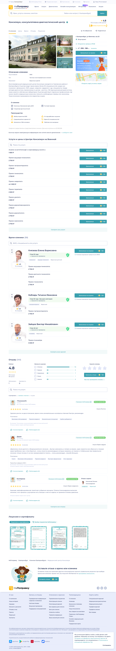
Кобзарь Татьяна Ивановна (42, 295)
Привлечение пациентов (57, 598)
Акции (101, 6)
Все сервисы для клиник (56, 606)
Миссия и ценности (15, 606)
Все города (92, 612)
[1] (9, 372)
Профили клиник (94, 609)
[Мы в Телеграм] (98, 588)
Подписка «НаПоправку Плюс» (76, 615)
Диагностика (53, 6)
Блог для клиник (54, 609)
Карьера (11, 604)
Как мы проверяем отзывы (93, 379)
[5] (15, 372)
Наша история (13, 601)
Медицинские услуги (95, 604)
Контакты (12, 617)
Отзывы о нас (13, 609)
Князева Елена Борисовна (42, 250)
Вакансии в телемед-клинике (75, 605)
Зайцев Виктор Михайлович (43, 324)
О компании (13, 598)
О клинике (72, 598)
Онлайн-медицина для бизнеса (76, 620)
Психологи (92, 6)
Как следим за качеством (77, 611)
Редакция (12, 615)
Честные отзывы (34, 603)
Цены (20, 31)
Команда (72, 601)
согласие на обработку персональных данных (90, 638)
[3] (12, 372)
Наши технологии (74, 608)
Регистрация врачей (55, 604)
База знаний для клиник (56, 617)
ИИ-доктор (82, 6)
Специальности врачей (96, 598)
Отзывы (33, 31)
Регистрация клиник (55, 601)
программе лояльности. (86, 573)
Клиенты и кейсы (54, 612)
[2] (11, 372)
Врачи (37, 6)
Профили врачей (94, 606)
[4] (13, 372)
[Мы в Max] (105, 588)
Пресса (11, 612)
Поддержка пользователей (37, 608)
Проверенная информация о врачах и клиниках (37, 599)
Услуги (44, 6)
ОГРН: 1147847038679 (15, 648)
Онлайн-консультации (68, 6)
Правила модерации (55, 615)
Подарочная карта (75, 623)
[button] (36, 13)
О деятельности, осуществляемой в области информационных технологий (31, 637)
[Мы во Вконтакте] (101, 588)
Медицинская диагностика (97, 601)
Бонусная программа (35, 606)
